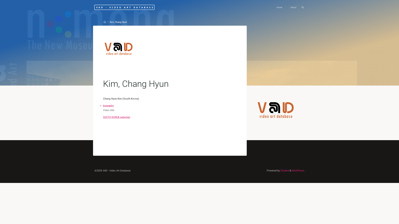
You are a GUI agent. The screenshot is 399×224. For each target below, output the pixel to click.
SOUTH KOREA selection (116, 117)
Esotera (284, 170)
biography (108, 105)
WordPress (298, 170)
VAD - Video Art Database (125, 7)
